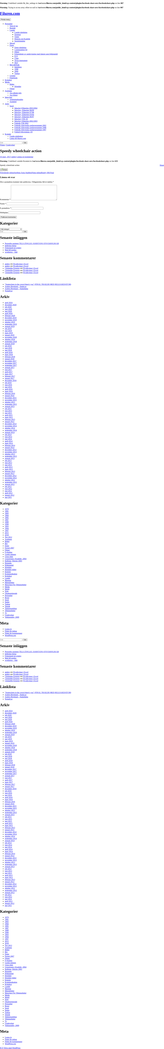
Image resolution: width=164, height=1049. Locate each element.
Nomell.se (8, 291)
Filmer (12, 89)
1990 (7, 524)
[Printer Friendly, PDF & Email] (4, 170)
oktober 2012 (10, 480)
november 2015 (11, 400)
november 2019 (11, 320)
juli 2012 (8, 486)
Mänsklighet (9, 583)
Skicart (12, 43)
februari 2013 (10, 471)
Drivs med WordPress (12, 1048)
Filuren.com (10, 13)
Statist (7, 602)
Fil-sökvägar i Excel (20, 264)
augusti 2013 (10, 458)
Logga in (8, 629)
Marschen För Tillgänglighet (15, 585)
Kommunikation (11, 574)
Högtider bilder (10, 570)
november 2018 (11, 337)
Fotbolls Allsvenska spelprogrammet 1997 (30, 130)
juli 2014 (8, 435)
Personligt (8, 24)
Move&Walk (14, 65)
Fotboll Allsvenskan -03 (23, 132)
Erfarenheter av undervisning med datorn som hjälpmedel (36, 54)
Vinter (16, 37)
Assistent (13, 102)
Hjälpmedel (9, 565)
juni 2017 (8, 370)
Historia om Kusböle (22, 39)
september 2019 (11, 324)
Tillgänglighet (10, 611)
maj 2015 (8, 413)
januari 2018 (9, 359)
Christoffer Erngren (12, 268)
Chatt (16, 58)
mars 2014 (9, 443)
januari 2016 (9, 396)
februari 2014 (10, 445)
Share (162, 165)
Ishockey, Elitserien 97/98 (24, 112)
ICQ (16, 56)
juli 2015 (8, 409)
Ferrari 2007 (9, 548)
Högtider (17, 86)
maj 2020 (8, 311)
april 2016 (8, 389)
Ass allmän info (15, 93)
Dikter (16, 52)
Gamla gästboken (16, 136)
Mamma (8, 580)
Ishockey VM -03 (21, 119)
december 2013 (10, 450)
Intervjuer (8, 97)
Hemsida (8, 563)
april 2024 (8, 303)
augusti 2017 (10, 367)
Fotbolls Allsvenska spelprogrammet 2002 (30, 125)
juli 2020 (8, 307)
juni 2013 (8, 463)
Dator (12, 45)
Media (7, 82)
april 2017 (8, 372)
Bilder (12, 84)
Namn (3, 204)
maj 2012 (8, 491)
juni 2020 (8, 309)
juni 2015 (8, 411)
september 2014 (11, 430)
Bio (6, 544)
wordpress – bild (11, 252)
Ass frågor (14, 95)
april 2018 (8, 352)
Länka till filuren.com (18, 138)
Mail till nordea (10, 250)
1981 (7, 511)
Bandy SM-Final (43, 173)
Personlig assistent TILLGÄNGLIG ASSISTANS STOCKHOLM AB (32, 243)
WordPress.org (10, 635)
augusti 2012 (10, 484)
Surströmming (19, 41)
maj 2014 (8, 439)
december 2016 (10, 380)
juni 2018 (8, 348)
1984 (7, 515)
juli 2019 (8, 329)
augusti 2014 (10, 432)
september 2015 (11, 404)
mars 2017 (9, 374)
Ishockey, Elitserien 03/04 (24, 115)
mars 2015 (9, 417)
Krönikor (8, 80)
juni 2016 (8, 385)
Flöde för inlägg (11, 631)
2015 (7, 533)
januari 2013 (9, 474)
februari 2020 (10, 316)
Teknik (7, 606)
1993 (7, 526)
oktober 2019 (10, 322)
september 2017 (11, 365)
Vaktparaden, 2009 (12, 617)
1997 (7, 531)
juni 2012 (8, 489)
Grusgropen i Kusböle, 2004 (15, 559)
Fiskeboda (13, 78)
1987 (7, 520)
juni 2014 (8, 437)
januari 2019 (9, 335)
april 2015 (8, 415)
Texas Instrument (20, 60)
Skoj (16, 63)
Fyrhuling (8, 552)
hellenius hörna (10, 246)
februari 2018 (10, 357)
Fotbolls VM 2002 (21, 123)
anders (13, 157)
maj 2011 (8, 497)
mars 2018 (9, 355)
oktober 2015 (10, 402)
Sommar (17, 35)
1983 (7, 513)
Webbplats (4, 213)
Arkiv (7, 104)
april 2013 (8, 467)
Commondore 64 (20, 50)
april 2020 (8, 313)
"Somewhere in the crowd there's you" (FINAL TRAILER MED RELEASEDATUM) (38, 284)
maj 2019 (8, 331)
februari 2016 (10, 393)
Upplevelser (10, 145)
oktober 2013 (10, 454)
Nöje (7, 591)
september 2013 (11, 456)
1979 (7, 509)
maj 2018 (8, 350)
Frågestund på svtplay (13, 248)
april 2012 (8, 493)
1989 (7, 522)
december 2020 (10, 305)
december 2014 (10, 424)
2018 (7, 535)
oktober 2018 (10, 339)
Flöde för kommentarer (13, 633)
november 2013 (11, 452)
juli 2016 (8, 383)
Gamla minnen (10, 554)
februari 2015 (10, 419)
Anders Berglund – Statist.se (15, 286)
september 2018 (11, 342)
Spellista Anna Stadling (16, 173)
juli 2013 (8, 461)
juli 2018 (8, 346)
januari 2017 (9, 378)
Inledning (18, 67)
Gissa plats (9, 557)
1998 (16, 69)
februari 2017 (10, 376)
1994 (7, 528)
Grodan (12, 76)
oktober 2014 (10, 428)
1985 (7, 518)
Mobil (7, 589)
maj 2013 (8, 465)
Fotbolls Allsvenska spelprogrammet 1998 (30, 128)
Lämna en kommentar (25, 157)
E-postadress (5, 208)
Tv (6, 613)
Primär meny (5, 19)
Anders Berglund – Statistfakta (16, 289)
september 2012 (11, 482)
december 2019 (10, 318)
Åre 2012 (8, 537)
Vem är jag (14, 26)
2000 (16, 71)
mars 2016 (9, 391)
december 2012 (10, 476)
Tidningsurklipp (11, 608)
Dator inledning (20, 48)
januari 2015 (9, 422)
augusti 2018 (10, 344)
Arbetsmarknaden (16, 99)
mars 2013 (9, 469)
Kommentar (5, 199)
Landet (12, 30)
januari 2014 (9, 448)
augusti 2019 (10, 326)
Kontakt (8, 134)
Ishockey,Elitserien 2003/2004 (25, 108)
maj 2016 (8, 387)
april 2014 (8, 441)
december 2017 (10, 361)
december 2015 (10, 398)
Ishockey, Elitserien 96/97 (24, 117)
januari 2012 (9, 495)
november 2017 (11, 363)
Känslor (8, 572)
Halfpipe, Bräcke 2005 (13, 561)
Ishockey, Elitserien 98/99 (24, 110)
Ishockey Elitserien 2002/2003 (25, 121)
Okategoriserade (11, 593)
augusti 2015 (10, 406)
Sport (12, 106)
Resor (7, 598)
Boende (12, 28)
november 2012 (11, 478)
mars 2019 (9, 333)
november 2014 (11, 426)
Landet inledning (20, 32)
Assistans (8, 91)
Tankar (17, 73)
